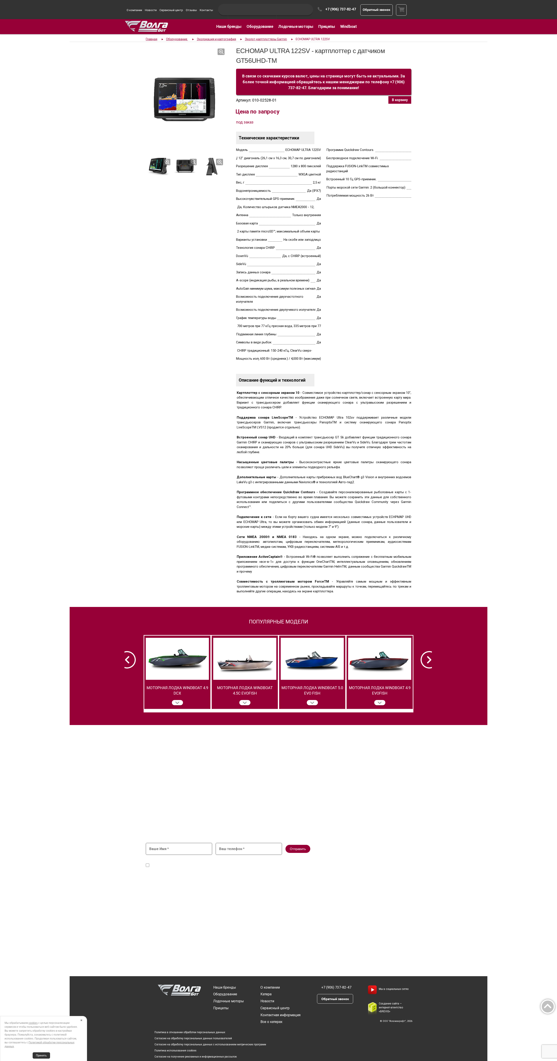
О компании (134, 10)
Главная (151, 39)
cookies (33, 1022)
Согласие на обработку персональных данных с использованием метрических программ (210, 1044)
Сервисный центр (171, 10)
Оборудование (260, 26)
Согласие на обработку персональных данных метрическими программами (206, 865)
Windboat (348, 26)
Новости (151, 10)
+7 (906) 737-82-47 (340, 9)
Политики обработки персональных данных (328, 865)
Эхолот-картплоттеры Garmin (266, 39)
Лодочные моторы (295, 26)
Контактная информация (280, 1015)
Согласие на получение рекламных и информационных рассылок (195, 1056)
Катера (266, 994)
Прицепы (326, 26)
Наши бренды (229, 26)
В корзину (400, 99)
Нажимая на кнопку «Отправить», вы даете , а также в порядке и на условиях (256, 863)
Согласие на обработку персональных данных (246, 861)
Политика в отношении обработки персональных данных (189, 1032)
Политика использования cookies (175, 1050)
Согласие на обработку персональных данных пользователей (193, 1038)
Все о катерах (271, 1022)
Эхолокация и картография (216, 39)
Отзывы (191, 10)
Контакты (206, 10)
